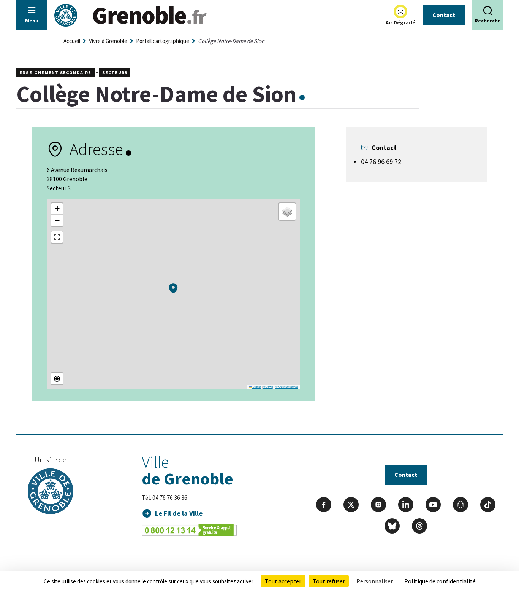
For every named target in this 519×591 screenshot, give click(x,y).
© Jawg (268, 386)
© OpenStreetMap (286, 386)
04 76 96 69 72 (381, 161)
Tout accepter (283, 581)
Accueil (71, 41)
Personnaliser (374, 581)
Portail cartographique (162, 41)
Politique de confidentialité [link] (440, 581)
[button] (173, 288)
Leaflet (256, 386)
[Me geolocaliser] (57, 378)
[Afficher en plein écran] (57, 237)
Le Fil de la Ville (179, 513)
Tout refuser (329, 581)
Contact (443, 15)
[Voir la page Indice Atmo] (400, 11)
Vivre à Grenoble (108, 41)
